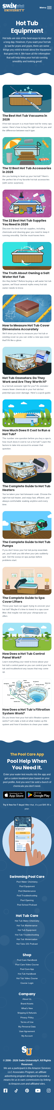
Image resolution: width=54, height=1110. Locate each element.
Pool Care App (27, 969)
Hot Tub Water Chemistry (27, 921)
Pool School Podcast (27, 905)
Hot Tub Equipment (27, 930)
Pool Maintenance (27, 891)
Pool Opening (27, 900)
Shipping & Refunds (27, 1013)
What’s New (27, 1008)
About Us (26, 999)
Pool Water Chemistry (27, 882)
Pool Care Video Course (27, 964)
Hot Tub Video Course (27, 978)
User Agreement (27, 1031)
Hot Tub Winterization (27, 939)
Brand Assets (27, 1003)
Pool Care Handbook (27, 960)
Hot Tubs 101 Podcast (27, 944)
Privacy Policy (27, 1017)
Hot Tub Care (27, 916)
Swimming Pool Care (27, 877)
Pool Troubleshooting (27, 895)
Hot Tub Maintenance (27, 925)
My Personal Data (27, 1026)
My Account (27, 1036)
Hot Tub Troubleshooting (27, 935)
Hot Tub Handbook (27, 974)
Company (27, 994)
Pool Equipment (27, 886)
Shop (27, 955)
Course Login (27, 983)
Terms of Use (27, 1022)
